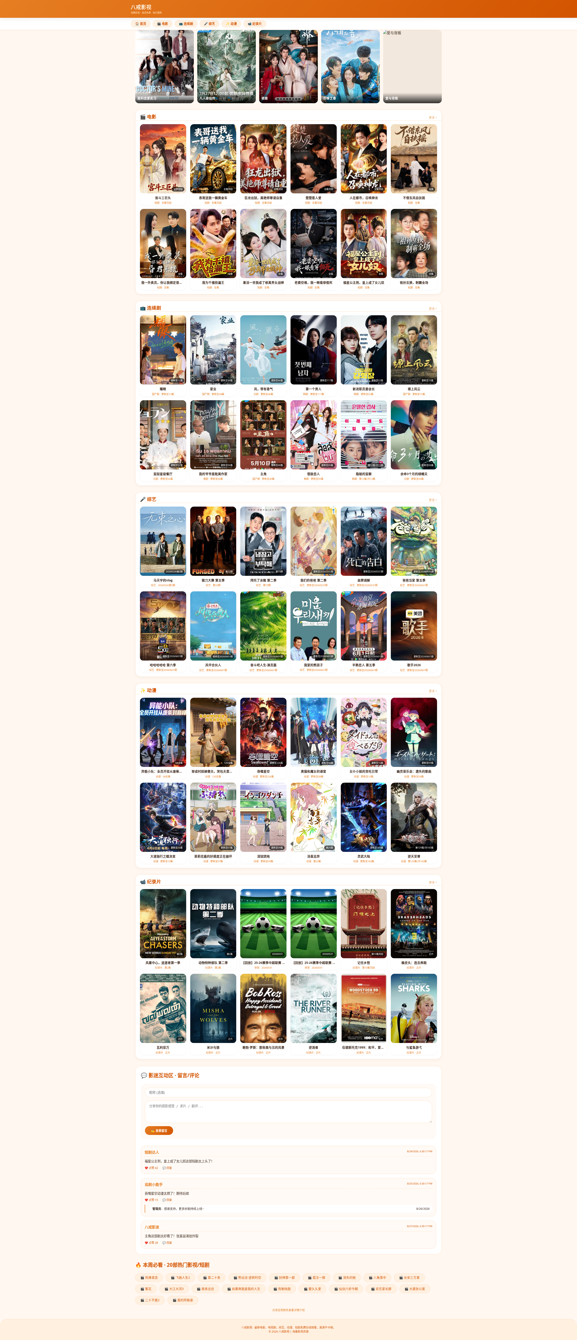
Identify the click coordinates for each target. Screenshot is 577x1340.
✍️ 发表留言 (159, 1130)
